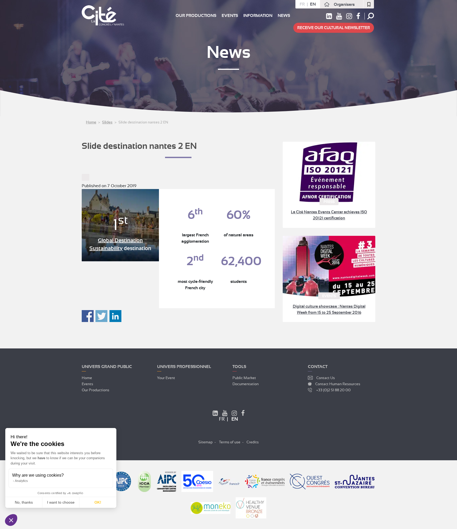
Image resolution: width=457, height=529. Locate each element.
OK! (97, 502)
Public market (244, 378)
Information (257, 15)
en (313, 4)
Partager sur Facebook (88, 316)
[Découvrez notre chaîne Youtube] (339, 17)
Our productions (196, 15)
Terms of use (229, 442)
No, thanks (24, 502)
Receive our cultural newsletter (333, 27)
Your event (166, 378)
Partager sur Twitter (101, 316)
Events (230, 15)
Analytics (21, 481)
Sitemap (205, 442)
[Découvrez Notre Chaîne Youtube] (224, 414)
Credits (252, 442)
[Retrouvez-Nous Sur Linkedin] (215, 414)
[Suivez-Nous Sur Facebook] (243, 414)
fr (302, 4)
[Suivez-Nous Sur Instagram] (234, 414)
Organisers (344, 4)
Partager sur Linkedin (115, 316)
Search (370, 16)
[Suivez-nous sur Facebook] (358, 17)
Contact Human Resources (337, 384)
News (284, 15)
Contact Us (325, 378)
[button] (11, 520)
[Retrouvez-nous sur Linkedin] (329, 17)
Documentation (245, 384)
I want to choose (61, 502)
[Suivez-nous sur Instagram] (349, 17)
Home (91, 122)
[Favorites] (368, 4)
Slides (107, 122)
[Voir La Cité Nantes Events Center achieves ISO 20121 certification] (329, 172)
